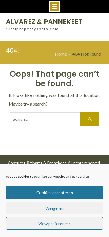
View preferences (54, 223)
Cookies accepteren (54, 192)
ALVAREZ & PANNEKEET (44, 21)
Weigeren (54, 208)
